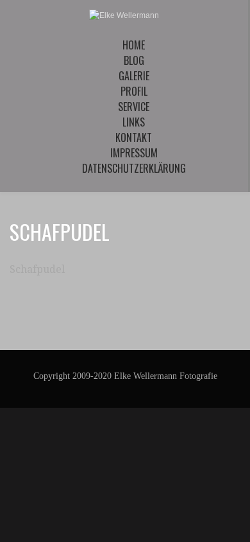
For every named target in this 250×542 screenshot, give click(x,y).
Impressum (134, 153)
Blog (134, 60)
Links (133, 122)
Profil (134, 91)
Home (133, 45)
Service (133, 106)
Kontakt (133, 137)
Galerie (134, 75)
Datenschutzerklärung (134, 168)
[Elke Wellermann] (124, 15)
